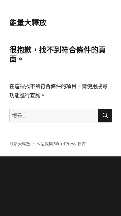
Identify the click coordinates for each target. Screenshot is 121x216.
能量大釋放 (27, 22)
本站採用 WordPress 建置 (61, 144)
